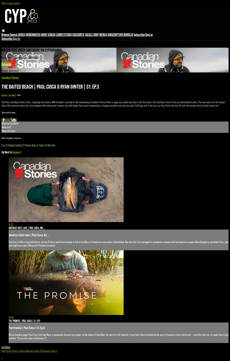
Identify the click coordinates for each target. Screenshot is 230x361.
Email (14, 120)
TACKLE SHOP (92, 34)
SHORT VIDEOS (48, 34)
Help (3, 351)
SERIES (21, 34)
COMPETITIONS (64, 34)
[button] (3, 30)
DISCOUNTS (78, 34)
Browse (5, 34)
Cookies (22, 351)
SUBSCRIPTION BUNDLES (120, 34)
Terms (9, 351)
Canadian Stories (10, 77)
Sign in (149, 34)
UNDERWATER (33, 34)
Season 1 (17, 152)
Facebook (5, 120)
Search (14, 34)
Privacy (15, 351)
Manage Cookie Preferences (38, 351)
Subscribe (6, 64)
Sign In (16, 38)
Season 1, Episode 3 (8, 95)
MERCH (103, 34)
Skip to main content (10, 3)
